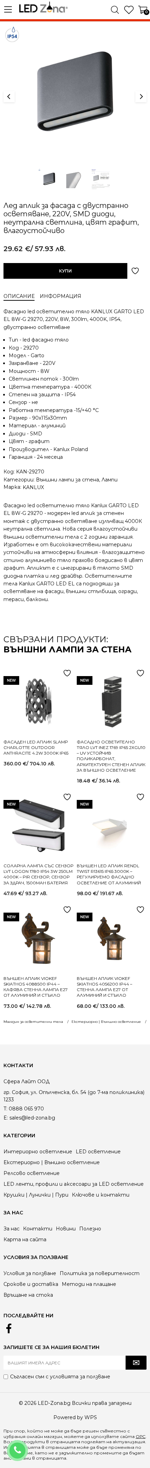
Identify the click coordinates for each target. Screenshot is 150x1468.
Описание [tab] (19, 296)
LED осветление (98, 1151)
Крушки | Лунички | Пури (35, 1195)
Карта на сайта (24, 1239)
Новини (66, 1229)
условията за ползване (80, 1376)
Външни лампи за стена (67, 480)
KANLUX (33, 487)
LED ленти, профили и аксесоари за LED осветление (73, 1184)
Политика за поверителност (100, 1273)
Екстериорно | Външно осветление (51, 1162)
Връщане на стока (28, 1295)
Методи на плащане (89, 1284)
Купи (65, 271)
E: (5, 1118)
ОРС (140, 1436)
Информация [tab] (60, 296)
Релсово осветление (31, 1173)
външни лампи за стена (67, 649)
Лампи (110, 480)
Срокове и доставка (30, 1284)
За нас (11, 1229)
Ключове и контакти (100, 1195)
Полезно (90, 1229)
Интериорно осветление (37, 1151)
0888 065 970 (26, 1446)
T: (5, 1109)
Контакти (37, 1229)
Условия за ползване (29, 1273)
